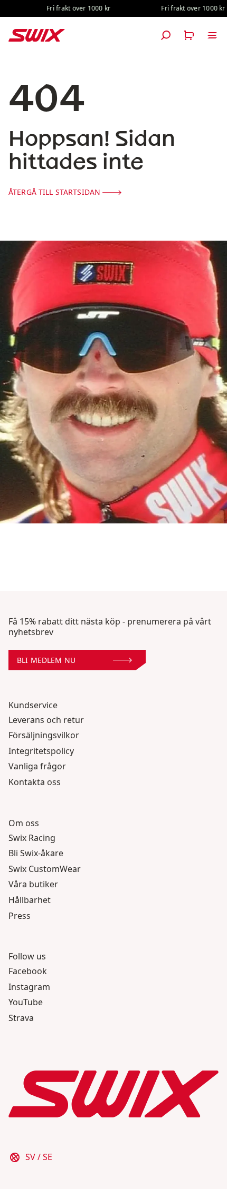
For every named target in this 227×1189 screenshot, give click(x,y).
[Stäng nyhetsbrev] (208, 889)
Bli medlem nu (46, 1117)
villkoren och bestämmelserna (144, 1140)
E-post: (30, 1088)
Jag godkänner (113, 1140)
